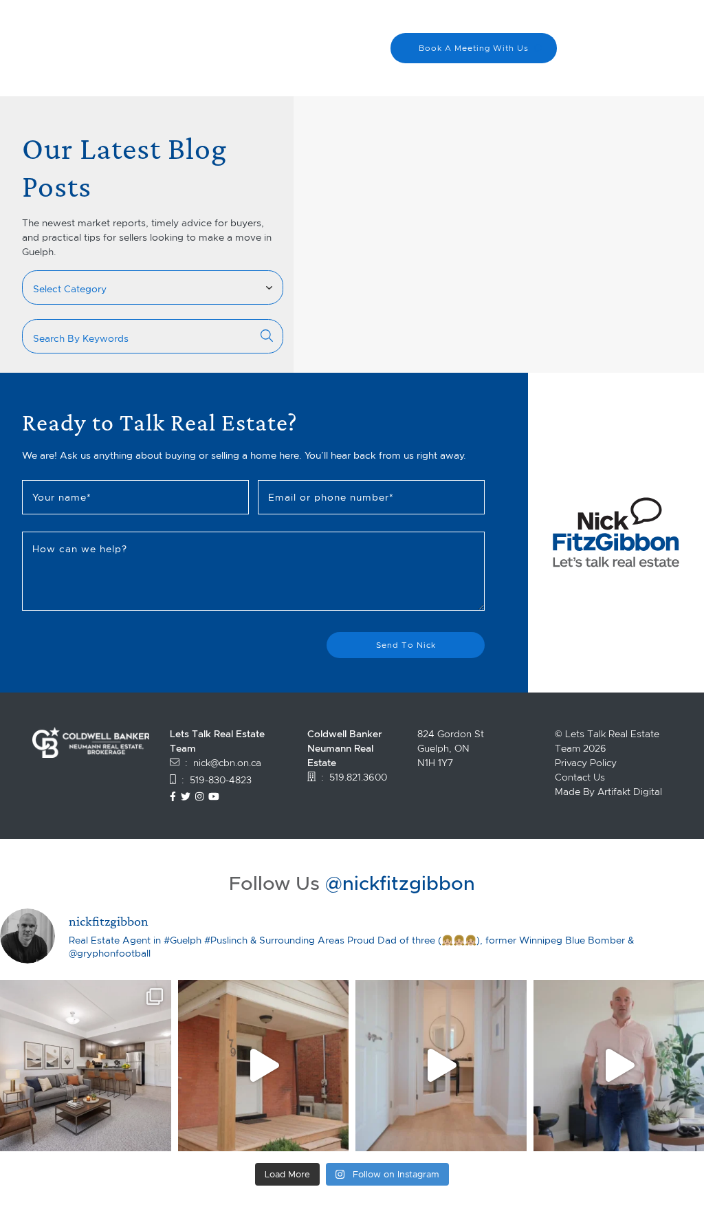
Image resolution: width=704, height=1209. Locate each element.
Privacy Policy (586, 762)
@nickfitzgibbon (400, 883)
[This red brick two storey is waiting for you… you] (263, 1065)
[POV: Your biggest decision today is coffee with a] (441, 1065)
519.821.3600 (358, 777)
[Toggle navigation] (670, 54)
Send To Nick (406, 645)
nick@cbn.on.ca (227, 762)
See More (403, 151)
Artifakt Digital (629, 791)
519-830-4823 (221, 780)
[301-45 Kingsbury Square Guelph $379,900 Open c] (85, 1065)
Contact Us (580, 777)
